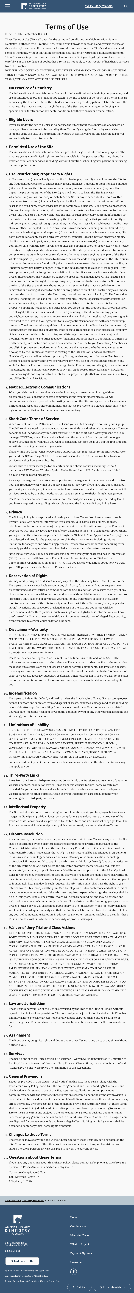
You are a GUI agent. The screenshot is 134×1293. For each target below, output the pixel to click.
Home (73, 1217)
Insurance (76, 1262)
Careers (44, 1281)
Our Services (78, 1226)
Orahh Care (54, 1281)
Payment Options (81, 1253)
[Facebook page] (73, 1272)
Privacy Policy (12, 1281)
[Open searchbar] (126, 6)
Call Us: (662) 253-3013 (99, 6)
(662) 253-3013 (13, 1250)
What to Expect (79, 1244)
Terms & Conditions (29, 1281)
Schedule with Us (22, 1261)
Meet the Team (79, 1235)
